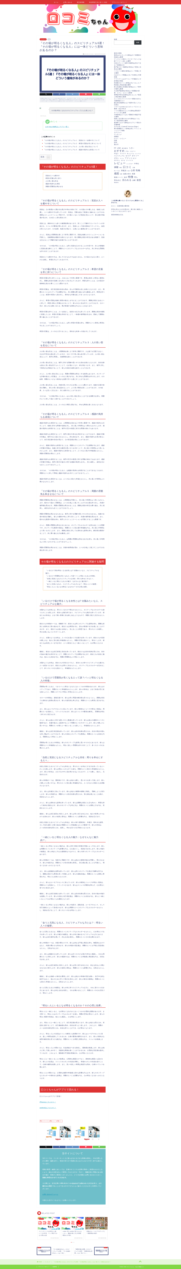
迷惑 (139, 180)
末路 (133, 174)
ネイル (122, 158)
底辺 (128, 170)
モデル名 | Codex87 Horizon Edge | (126, 126)
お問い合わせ (67, 2)
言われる (127, 180)
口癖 (134, 167)
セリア (128, 156)
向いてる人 (117, 170)
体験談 (116, 136)
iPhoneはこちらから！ (48, 1102)
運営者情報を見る (117, 214)
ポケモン (117, 160)
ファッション (131, 158)
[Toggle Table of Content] (47, 157)
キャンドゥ (130, 153)
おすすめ (119, 150)
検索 (115, 39)
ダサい (116, 158)
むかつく (133, 151)
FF (115, 148)
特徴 (130, 176)
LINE (119, 148)
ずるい (128, 151)
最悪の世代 (127, 174)
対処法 (124, 171)
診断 (134, 180)
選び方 (116, 144)
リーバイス (129, 160)
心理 (133, 170)
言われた (117, 180)
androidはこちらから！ (48, 1108)
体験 (116, 167)
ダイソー (135, 156)
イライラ (123, 153)
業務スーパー (118, 177)
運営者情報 (80, 2)
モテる (123, 160)
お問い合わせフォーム (50, 1194)
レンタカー (130, 163)
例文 (121, 167)
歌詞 (125, 177)
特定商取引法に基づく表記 (98, 2)
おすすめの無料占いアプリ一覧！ (57, 127)
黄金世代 (116, 182)
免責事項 (55, 1266)
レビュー (53, 1121)
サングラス (138, 153)
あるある (125, 148)
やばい (116, 153)
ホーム (56, 2)
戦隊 (121, 174)
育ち (136, 177)
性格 (138, 170)
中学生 (136, 163)
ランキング (43, 39)
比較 (115, 140)
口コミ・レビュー (120, 138)
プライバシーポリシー (119, 2)
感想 (116, 173)
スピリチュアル (44, 1121)
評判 (115, 142)
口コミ (60, 1121)
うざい (131, 148)
